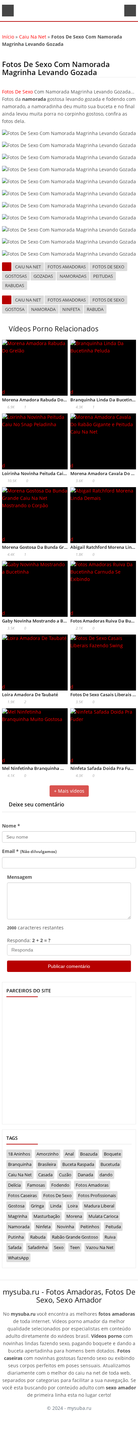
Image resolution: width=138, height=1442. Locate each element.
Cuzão (65, 1175)
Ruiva (110, 1237)
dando (106, 1175)
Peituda (113, 1227)
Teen (75, 1247)
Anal (69, 1154)
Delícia (14, 1185)
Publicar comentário (69, 966)
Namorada (43, 309)
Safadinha (38, 1247)
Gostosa (14, 309)
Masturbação (46, 1216)
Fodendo (60, 1185)
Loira (73, 1206)
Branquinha (19, 1164)
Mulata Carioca (103, 1216)
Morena (74, 1216)
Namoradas (73, 276)
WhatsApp (18, 1258)
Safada (14, 1247)
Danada (85, 1175)
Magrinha (17, 1216)
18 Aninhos (19, 1154)
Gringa (37, 1206)
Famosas (36, 1185)
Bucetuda (110, 1164)
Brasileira (47, 1164)
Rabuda (95, 309)
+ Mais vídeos (69, 791)
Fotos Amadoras (67, 267)
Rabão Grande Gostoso (75, 1237)
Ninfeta (71, 309)
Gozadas (43, 276)
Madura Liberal (99, 1206)
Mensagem (19, 877)
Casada (45, 1175)
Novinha (65, 1227)
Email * (29, 851)
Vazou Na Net (100, 1247)
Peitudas (103, 276)
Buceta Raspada (78, 1164)
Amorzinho (48, 1154)
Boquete (112, 1154)
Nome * (11, 826)
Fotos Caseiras (22, 1195)
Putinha (16, 1237)
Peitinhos (89, 1227)
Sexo (59, 1247)
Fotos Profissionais (97, 1195)
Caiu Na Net (32, 37)
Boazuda (88, 1154)
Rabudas (14, 285)
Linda (55, 1206)
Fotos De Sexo (17, 91)
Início (8, 37)
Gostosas (16, 276)
